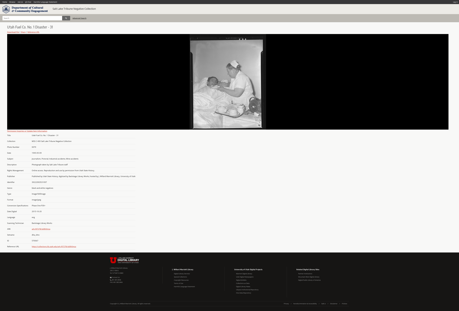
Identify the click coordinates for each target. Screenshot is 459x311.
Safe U (323, 304)
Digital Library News (243, 286)
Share (23, 32)
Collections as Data (242, 283)
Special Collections (180, 277)
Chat (29, 2)
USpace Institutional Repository (247, 290)
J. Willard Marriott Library (119, 268)
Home (4, 2)
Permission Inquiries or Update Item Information (27, 131)
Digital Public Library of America (309, 280)
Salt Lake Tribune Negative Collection (74, 8)
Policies (344, 304)
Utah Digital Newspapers (245, 277)
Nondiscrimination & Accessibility (305, 304)
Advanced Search (79, 18)
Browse (12, 2)
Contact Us (116, 277)
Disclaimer (333, 304)
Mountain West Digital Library (308, 277)
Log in (455, 2)
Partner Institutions (305, 274)
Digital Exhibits (241, 280)
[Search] (66, 18)
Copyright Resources (181, 280)
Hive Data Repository (243, 293)
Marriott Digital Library (244, 274)
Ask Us (20, 2)
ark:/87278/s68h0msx (41, 229)
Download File (13, 32)
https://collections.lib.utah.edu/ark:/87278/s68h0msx (54, 246)
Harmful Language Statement (45, 2)
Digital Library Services (182, 274)
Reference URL (33, 32)
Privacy (286, 304)
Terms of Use (178, 283)
